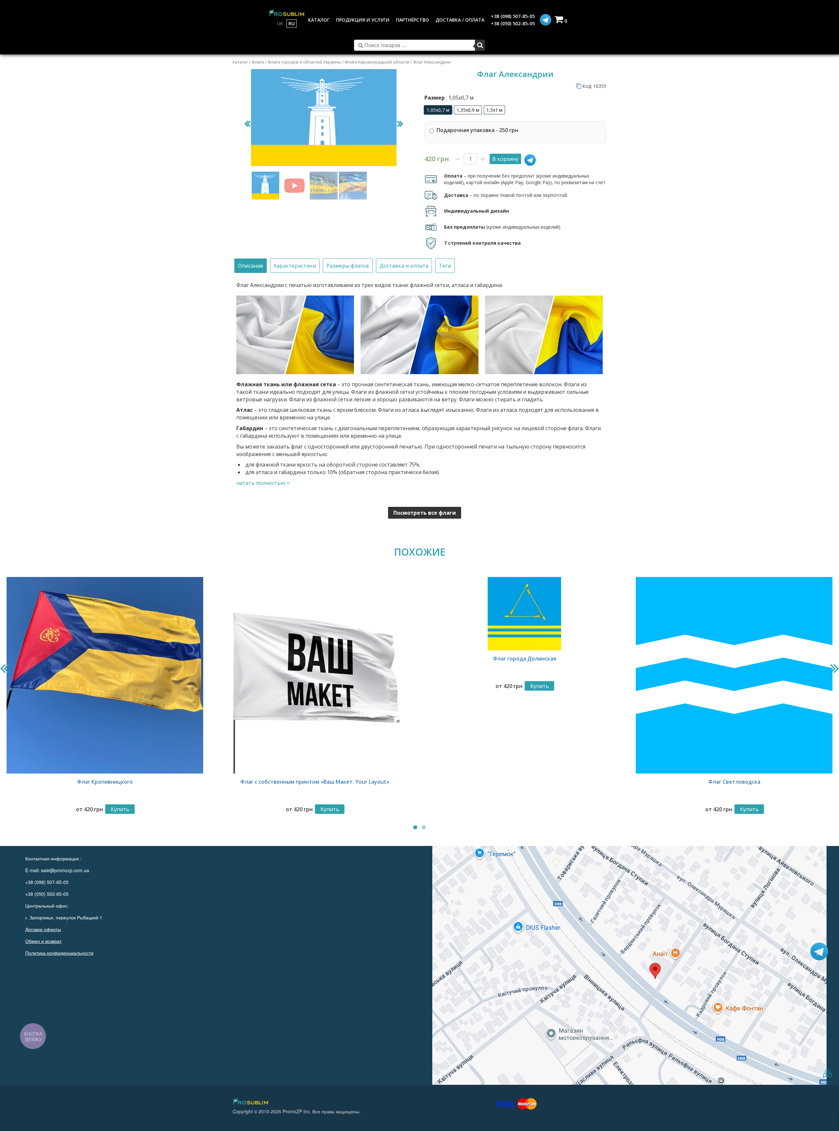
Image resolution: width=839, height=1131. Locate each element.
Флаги (258, 62)
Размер (449, 97)
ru (291, 23)
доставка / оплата (460, 20)
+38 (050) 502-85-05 (513, 23)
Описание (250, 265)
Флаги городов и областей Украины (304, 62)
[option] (438, 110)
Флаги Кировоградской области (377, 62)
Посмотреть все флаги (424, 512)
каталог (318, 20)
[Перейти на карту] (629, 965)
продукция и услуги (362, 20)
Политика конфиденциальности (59, 952)
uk (280, 23)
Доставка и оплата (404, 265)
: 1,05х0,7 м (459, 97)
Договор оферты (43, 929)
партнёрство (412, 20)
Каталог (240, 62)
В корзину (505, 159)
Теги (445, 265)
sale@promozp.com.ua (65, 870)
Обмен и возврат (43, 941)
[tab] (250, 266)
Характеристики (295, 265)
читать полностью (261, 483)
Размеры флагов (347, 265)
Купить (120, 809)
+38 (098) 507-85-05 (513, 16)
